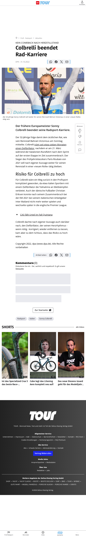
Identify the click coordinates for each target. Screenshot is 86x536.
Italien (32, 318)
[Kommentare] (79, 150)
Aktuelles (38, 38)
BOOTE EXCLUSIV (47, 481)
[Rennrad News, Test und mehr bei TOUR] (45, 2)
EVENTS (73, 484)
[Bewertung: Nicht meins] (79, 136)
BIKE (63, 481)
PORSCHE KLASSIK (46, 484)
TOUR (69, 481)
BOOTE (36, 481)
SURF (57, 481)
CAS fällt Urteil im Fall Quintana (36, 214)
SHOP (8, 481)
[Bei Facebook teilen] (56, 61)
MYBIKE (77, 481)
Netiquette (20, 268)
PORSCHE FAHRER (61, 484)
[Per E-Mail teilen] (67, 61)
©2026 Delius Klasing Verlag (42, 490)
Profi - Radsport (26, 38)
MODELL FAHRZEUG (29, 484)
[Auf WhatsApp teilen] (50, 61)
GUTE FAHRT (15, 484)
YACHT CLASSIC (25, 481)
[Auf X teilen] (61, 61)
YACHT (14, 481)
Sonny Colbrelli (45, 318)
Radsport (21, 318)
